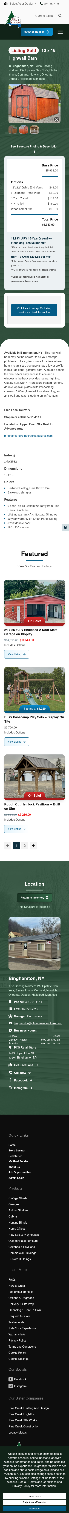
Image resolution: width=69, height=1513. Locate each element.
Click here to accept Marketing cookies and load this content (34, 310)
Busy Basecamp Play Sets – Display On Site (34, 719)
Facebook (21, 1080)
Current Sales (44, 16)
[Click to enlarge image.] (34, 103)
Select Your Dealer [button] (22, 3)
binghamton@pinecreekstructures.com (28, 436)
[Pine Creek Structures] (12, 18)
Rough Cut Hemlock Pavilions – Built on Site (32, 806)
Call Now (20, 1073)
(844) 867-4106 (51, 3)
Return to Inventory (32, 897)
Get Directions (24, 1065)
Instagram (21, 1088)
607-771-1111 (33, 1002)
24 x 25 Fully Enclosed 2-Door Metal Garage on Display (31, 631)
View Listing (15, 654)
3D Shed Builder (34, 31)
